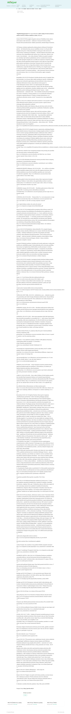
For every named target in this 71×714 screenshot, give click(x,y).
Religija (38, 5)
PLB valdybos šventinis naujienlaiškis (45, 6)
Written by (20, 11)
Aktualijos (13, 5)
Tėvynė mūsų (18, 6)
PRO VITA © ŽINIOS (52, 702)
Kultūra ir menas (32, 6)
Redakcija (9, 5)
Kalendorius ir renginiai (58, 6)
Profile (25, 695)
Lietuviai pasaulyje (24, 6)
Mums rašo (15, 704)
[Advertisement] (35, 22)
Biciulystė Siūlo (10, 704)
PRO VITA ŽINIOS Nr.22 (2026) (15, 702)
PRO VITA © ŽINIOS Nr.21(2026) (34, 702)
